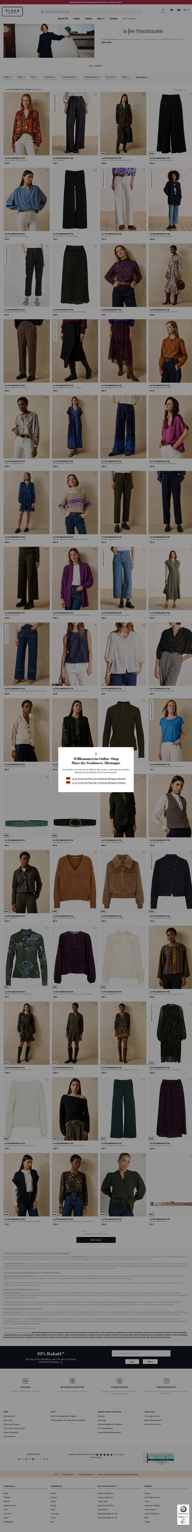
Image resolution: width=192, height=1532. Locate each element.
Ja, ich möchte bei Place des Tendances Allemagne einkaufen (99, 779)
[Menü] (187, 1506)
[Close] (132, 749)
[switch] (183, 1522)
